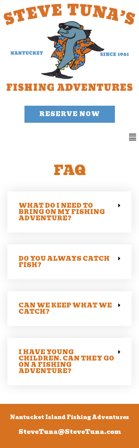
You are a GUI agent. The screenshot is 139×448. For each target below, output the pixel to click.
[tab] (69, 212)
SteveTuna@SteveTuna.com (70, 432)
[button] (69, 114)
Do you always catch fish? (64, 262)
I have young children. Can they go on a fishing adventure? (66, 361)
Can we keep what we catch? (65, 308)
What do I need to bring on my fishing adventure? (62, 212)
